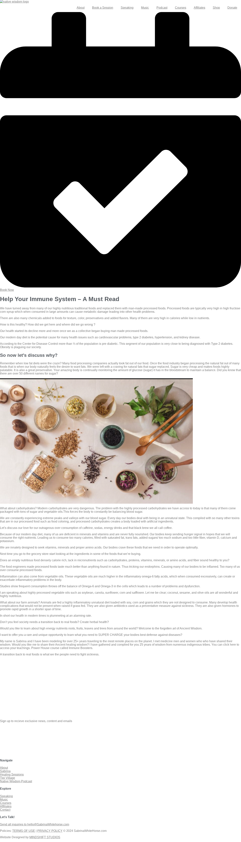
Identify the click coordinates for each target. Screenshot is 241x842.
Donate (232, 7)
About (81, 7)
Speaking (127, 7)
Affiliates (199, 7)
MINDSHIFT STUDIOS (44, 837)
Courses (180, 7)
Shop (216, 7)
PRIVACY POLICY (50, 830)
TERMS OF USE (23, 830)
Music (145, 7)
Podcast (161, 7)
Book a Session (102, 7)
